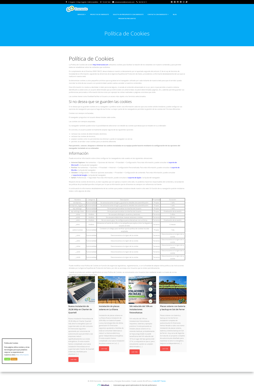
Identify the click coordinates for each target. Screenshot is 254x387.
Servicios (80, 14)
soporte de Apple (134, 178)
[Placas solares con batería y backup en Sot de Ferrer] (173, 290)
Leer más (73, 359)
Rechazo (13, 359)
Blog (175, 14)
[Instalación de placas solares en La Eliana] (112, 290)
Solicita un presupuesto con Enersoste (128, 14)
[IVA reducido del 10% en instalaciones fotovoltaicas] (142, 290)
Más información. (22, 355)
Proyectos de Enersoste (99, 14)
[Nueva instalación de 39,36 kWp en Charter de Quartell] (81, 290)
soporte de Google (80, 175)
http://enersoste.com (100, 65)
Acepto (7, 359)
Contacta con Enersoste (157, 14)
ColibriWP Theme (159, 381)
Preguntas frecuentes (127, 18)
